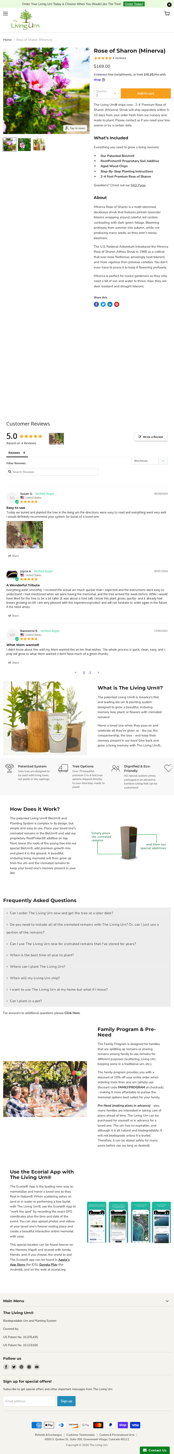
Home (7, 33)
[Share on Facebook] (96, 297)
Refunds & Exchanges (48, 1428)
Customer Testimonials (80, 1428)
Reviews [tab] (14, 446)
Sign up (66, 1394)
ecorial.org (58, 1263)
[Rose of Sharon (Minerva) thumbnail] (9, 138)
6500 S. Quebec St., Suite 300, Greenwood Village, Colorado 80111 (87, 1433)
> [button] (98, 666)
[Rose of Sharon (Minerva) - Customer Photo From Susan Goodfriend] (56, 432)
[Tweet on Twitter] (103, 297)
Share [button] (15, 549)
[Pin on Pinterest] (116, 297)
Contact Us (157, 1450)
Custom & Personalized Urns (116, 1428)
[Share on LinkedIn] (109, 297)
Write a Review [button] (153, 430)
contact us (133, 113)
